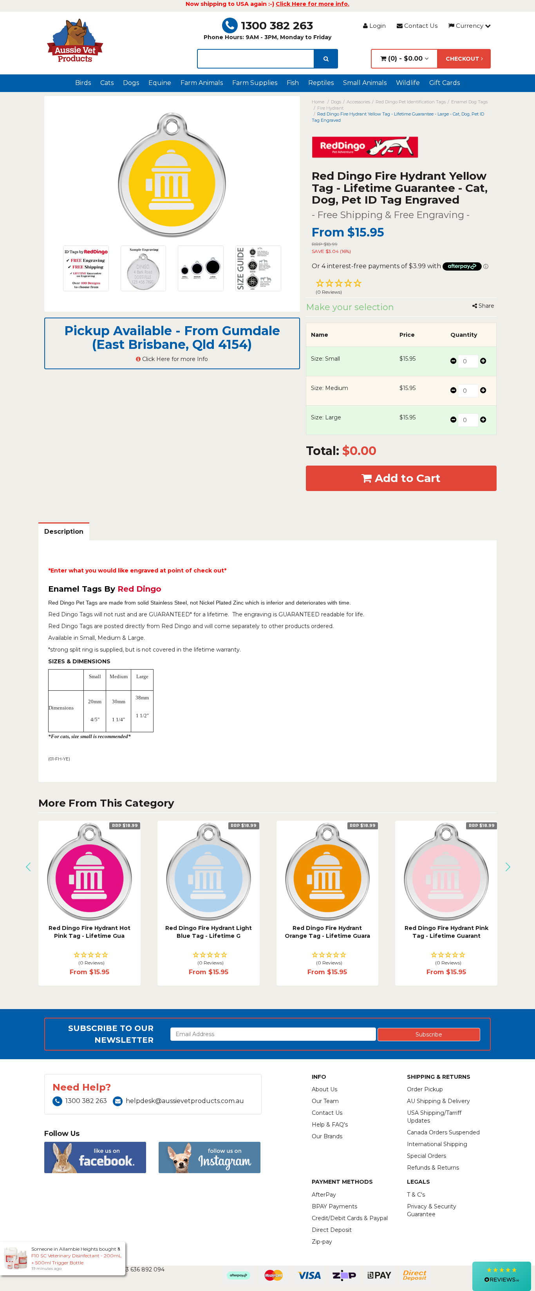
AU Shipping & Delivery (438, 1101)
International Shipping (437, 1144)
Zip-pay (322, 1241)
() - (404, 58)
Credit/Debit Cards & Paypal (350, 1218)
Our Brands (327, 1136)
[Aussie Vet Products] (75, 40)
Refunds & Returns (433, 1167)
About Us (324, 1089)
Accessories (358, 102)
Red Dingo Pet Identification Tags (411, 102)
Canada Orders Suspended (443, 1132)
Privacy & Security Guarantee (431, 1210)
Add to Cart (406, 478)
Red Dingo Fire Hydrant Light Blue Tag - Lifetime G (208, 931)
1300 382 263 (277, 25)
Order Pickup (425, 1089)
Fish (293, 83)
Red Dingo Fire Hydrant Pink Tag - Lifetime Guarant (446, 931)
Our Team (325, 1101)
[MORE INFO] (89, 872)
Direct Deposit (332, 1229)
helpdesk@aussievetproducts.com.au (185, 1101)
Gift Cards (444, 83)
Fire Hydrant (330, 108)
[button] (401, 287)
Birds (83, 83)
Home (318, 102)
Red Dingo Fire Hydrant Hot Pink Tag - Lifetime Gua (89, 931)
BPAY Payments (334, 1206)
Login (377, 25)
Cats (107, 83)
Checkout (463, 58)
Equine (159, 83)
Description (63, 531)
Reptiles (321, 83)
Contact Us (420, 25)
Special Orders (426, 1155)
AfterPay (324, 1194)
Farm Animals (202, 83)
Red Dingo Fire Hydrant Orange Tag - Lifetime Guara (327, 931)
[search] (326, 59)
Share (485, 305)
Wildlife (408, 83)
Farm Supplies (254, 83)
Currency (469, 25)
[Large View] (86, 268)
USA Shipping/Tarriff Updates (434, 1116)
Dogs (131, 83)
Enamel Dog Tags (469, 102)
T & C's (416, 1194)
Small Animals (365, 83)
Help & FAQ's (330, 1124)
